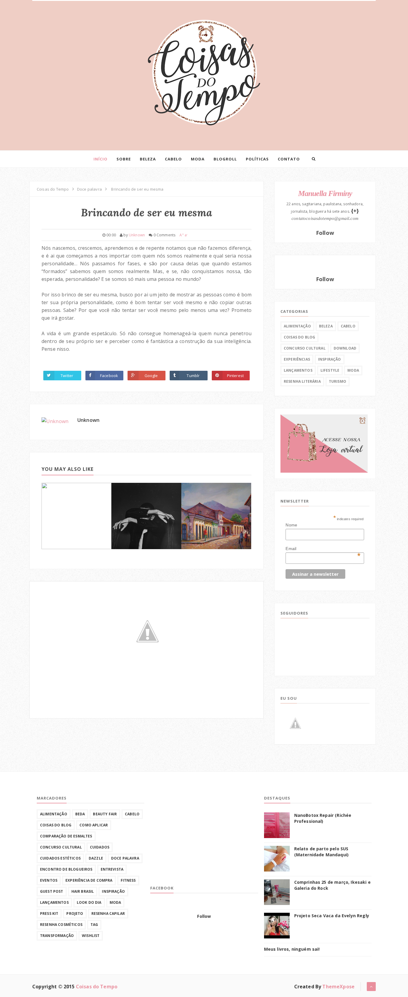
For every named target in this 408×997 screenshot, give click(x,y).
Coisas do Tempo (96, 986)
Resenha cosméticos (61, 924)
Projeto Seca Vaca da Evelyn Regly (331, 915)
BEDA (80, 814)
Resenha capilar (108, 913)
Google (151, 375)
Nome (291, 525)
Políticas (257, 159)
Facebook (109, 375)
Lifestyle (329, 370)
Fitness (128, 880)
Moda (198, 159)
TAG (94, 924)
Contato (289, 159)
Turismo (337, 381)
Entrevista (112, 869)
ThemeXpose (338, 986)
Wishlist (90, 935)
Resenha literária (302, 381)
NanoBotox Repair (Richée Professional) (323, 818)
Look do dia (89, 902)
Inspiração (329, 359)
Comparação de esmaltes (66, 836)
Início (100, 159)
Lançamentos (298, 370)
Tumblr (193, 375)
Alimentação (297, 326)
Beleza (148, 159)
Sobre (123, 159)
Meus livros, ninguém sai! (292, 949)
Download (345, 348)
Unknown (88, 420)
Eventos (48, 880)
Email (323, 549)
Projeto (74, 913)
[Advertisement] (195, 837)
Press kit (49, 913)
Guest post (51, 891)
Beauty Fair (105, 814)
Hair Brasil (82, 891)
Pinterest (235, 375)
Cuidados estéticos (60, 858)
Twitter (67, 375)
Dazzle (96, 858)
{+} (355, 210)
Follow (325, 232)
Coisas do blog (299, 337)
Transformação (57, 935)
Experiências (297, 359)
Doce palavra (125, 858)
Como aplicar (93, 825)
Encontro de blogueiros (66, 869)
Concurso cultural (305, 348)
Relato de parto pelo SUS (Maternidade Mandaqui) (321, 851)
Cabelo (173, 159)
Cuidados (99, 847)
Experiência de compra (88, 880)
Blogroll (225, 159)
